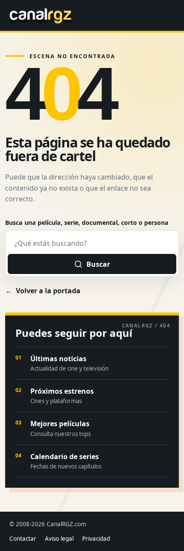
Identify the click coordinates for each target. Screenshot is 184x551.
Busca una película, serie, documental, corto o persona (87, 222)
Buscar (98, 264)
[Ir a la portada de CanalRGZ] (40, 15)
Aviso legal (59, 538)
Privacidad (96, 538)
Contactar (22, 538)
